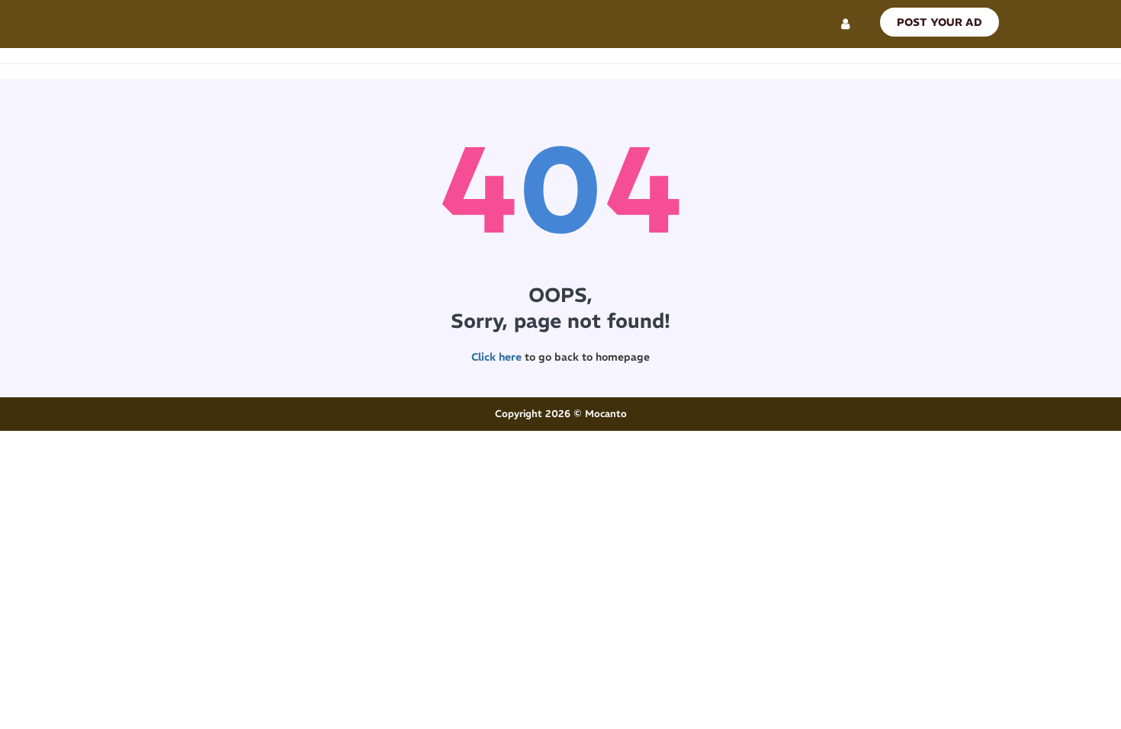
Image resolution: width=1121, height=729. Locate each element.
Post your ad (939, 22)
